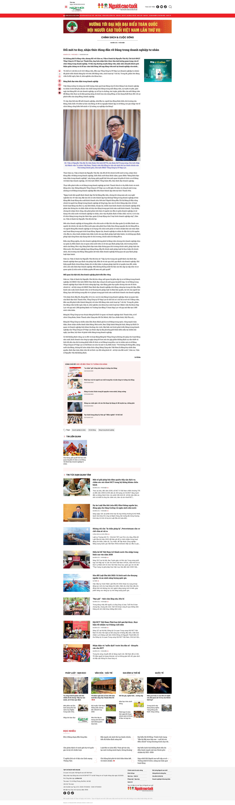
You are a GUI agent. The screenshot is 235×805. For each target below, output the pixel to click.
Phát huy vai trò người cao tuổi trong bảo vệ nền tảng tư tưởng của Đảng (109, 380)
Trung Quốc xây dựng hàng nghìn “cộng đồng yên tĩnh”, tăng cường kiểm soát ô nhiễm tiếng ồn (153, 711)
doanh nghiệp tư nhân (79, 430)
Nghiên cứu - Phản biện (117, 42)
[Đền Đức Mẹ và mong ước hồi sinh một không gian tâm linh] (111, 720)
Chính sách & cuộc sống (72, 15)
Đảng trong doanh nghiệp (106, 430)
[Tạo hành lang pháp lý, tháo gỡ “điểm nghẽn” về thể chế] (75, 419)
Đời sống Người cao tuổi (87, 15)
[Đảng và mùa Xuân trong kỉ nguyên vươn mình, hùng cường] (75, 395)
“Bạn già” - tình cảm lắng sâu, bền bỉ (108, 599)
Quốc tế (168, 15)
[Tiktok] (165, 6)
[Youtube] (161, 6)
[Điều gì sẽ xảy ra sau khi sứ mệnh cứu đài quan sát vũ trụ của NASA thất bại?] (159, 685)
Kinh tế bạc (98, 15)
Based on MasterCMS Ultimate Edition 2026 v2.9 (78, 802)
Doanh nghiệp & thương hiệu (157, 15)
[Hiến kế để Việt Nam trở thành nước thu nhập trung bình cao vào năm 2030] (76, 559)
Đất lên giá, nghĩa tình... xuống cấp (131, 696)
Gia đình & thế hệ (131, 15)
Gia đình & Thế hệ (131, 673)
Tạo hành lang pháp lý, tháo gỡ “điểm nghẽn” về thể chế (103, 415)
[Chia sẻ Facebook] (59, 81)
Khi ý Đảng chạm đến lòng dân (75, 737)
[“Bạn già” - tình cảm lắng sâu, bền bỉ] (76, 606)
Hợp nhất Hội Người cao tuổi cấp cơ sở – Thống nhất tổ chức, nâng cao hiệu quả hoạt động (153, 760)
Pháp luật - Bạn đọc (142, 15)
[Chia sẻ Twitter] (59, 85)
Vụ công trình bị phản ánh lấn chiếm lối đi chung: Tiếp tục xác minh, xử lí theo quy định (74, 698)
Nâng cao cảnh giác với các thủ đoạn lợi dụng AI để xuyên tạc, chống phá (109, 403)
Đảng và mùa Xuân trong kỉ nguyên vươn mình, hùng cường (105, 391)
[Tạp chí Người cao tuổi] (77, 11)
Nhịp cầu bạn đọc (69, 717)
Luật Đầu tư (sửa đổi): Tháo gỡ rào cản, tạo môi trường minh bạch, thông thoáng (116, 749)
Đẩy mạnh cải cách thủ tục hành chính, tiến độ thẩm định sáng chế (116, 738)
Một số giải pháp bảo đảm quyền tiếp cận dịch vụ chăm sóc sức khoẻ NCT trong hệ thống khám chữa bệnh (115, 482)
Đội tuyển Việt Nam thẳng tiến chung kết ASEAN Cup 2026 (98, 709)
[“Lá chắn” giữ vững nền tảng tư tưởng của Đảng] (75, 372)
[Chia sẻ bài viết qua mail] (59, 89)
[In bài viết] (59, 93)
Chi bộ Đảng (92, 430)
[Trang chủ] (64, 16)
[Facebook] (157, 6)
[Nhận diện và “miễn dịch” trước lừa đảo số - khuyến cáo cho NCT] (76, 653)
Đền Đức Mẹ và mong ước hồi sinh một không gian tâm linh (97, 721)
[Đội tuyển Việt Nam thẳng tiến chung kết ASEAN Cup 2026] (111, 708)
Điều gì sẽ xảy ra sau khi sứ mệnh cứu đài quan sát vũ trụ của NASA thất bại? (159, 698)
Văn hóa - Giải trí (121, 15)
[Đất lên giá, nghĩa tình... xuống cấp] (131, 685)
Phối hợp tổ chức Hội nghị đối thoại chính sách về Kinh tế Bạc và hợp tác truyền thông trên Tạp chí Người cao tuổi (125, 718)
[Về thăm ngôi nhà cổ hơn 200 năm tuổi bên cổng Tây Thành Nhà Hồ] (103, 685)
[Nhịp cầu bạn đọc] (83, 720)
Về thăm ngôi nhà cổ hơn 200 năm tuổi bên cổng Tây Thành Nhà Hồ (103, 697)
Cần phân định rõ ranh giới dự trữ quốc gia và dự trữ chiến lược (78, 749)
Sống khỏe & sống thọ (108, 15)
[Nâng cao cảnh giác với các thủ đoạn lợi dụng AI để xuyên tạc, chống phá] (75, 407)
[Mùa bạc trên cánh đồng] (139, 703)
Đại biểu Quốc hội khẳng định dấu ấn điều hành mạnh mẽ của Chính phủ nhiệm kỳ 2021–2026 (152, 750)
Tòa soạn (71, 784)
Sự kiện (95, 581)
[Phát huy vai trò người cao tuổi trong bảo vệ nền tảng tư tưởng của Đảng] (75, 384)
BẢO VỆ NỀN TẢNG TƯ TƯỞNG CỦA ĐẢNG (91, 364)
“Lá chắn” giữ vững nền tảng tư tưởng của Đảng (100, 368)
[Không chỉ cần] (76, 536)
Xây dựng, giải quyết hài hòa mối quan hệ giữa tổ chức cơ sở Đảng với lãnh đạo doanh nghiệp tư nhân (74, 461)
